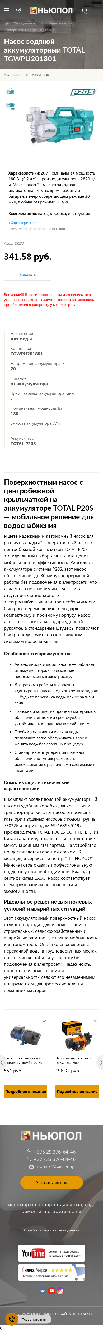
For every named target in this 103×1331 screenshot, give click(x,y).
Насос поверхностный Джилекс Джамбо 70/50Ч (24, 1060)
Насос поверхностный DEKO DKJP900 (73, 1060)
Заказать (28, 274)
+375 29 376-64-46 (55, 1151)
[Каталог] (7, 23)
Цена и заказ (39, 75)
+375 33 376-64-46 (55, 1159)
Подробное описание (25, 1091)
